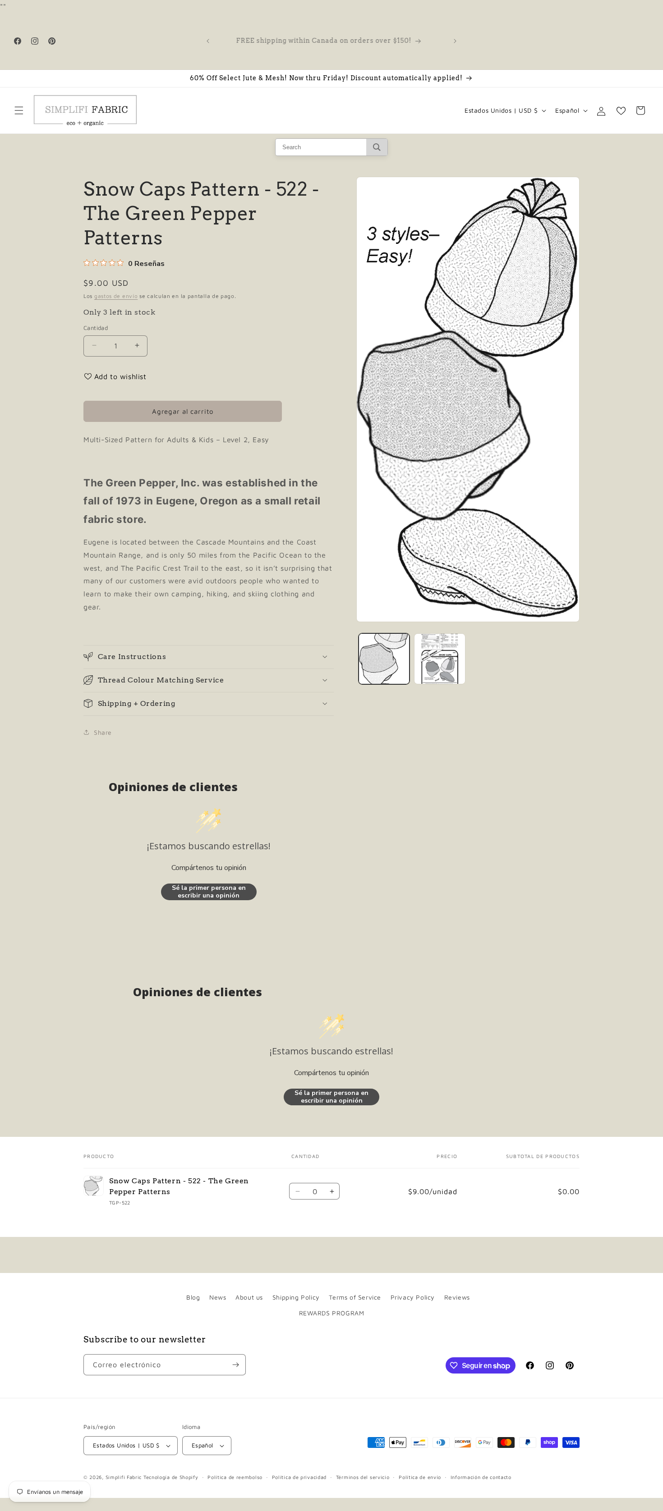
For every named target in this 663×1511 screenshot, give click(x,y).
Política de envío (420, 1477)
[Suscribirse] (235, 1364)
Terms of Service (355, 1297)
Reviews (457, 1297)
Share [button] (103, 732)
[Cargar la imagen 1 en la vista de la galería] (384, 658)
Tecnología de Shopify (170, 1477)
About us (249, 1297)
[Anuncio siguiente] (455, 41)
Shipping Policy (296, 1297)
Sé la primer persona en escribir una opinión (209, 891)
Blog (193, 1297)
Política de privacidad (299, 1477)
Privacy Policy (413, 1297)
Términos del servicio (363, 1477)
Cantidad (95, 327)
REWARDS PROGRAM (331, 1313)
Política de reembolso (234, 1477)
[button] (19, 110)
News (217, 1297)
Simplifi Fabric (124, 1477)
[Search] (376, 147)
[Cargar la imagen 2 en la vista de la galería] (439, 658)
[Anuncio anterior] (208, 41)
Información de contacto (481, 1477)
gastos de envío (116, 296)
